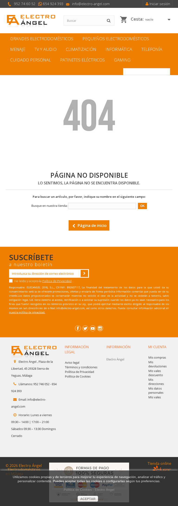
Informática (118, 49)
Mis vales (154, 397)
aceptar (87, 499)
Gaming (122, 60)
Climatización (81, 49)
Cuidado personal (30, 60)
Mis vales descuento (155, 373)
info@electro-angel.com (91, 3)
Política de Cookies (78, 376)
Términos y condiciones (81, 367)
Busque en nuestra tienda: (49, 206)
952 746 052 (41, 384)
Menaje (17, 49)
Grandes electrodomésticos (41, 38)
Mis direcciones (156, 382)
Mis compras (157, 357)
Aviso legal (72, 362)
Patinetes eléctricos (82, 60)
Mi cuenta (157, 346)
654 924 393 (53, 3)
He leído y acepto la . (43, 281)
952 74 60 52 (24, 3)
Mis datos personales (155, 390)
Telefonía (151, 49)
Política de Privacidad (57, 281)
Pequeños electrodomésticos (116, 38)
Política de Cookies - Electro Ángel (89, 489)
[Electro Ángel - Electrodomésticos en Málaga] (31, 20)
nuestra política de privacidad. (27, 312)
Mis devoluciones (157, 364)
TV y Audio (46, 49)
